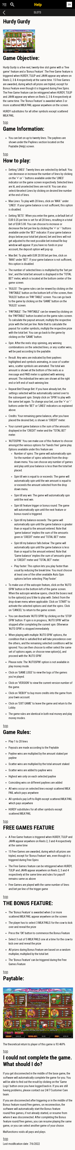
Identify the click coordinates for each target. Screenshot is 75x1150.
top (5, 122)
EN (69, 4)
